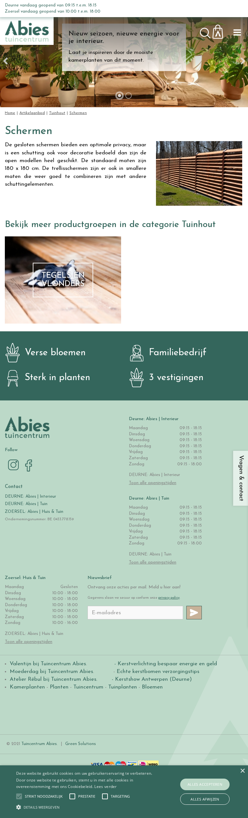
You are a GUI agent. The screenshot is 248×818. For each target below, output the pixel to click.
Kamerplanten (27, 687)
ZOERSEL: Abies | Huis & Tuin (35, 512)
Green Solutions (80, 744)
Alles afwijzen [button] (205, 799)
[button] (44, 796)
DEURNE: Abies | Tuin (26, 504)
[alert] (124, 791)
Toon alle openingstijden (152, 483)
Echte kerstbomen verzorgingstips (158, 671)
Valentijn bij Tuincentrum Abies (48, 664)
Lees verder (105, 786)
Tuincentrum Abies (39, 744)
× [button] (242, 771)
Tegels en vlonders (63, 280)
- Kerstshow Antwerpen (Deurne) (151, 679)
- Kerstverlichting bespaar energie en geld (165, 664)
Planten (59, 687)
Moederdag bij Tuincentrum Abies (51, 671)
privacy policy (169, 598)
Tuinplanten (122, 687)
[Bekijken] (221, 30)
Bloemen (152, 687)
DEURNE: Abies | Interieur (30, 496)
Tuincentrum (88, 687)
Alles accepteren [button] (205, 784)
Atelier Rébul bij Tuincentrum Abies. (53, 679)
